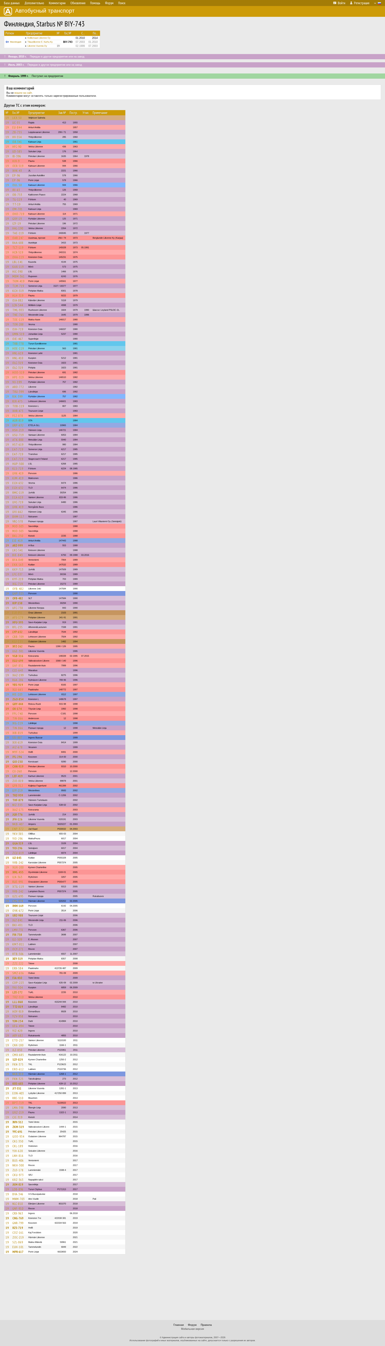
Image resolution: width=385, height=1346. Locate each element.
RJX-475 (17, 401)
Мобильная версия (192, 1328)
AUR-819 (17, 420)
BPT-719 (18, 1103)
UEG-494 (18, 1026)
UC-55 (16, 123)
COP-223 (18, 983)
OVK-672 (18, 911)
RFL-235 (17, 627)
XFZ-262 (17, 646)
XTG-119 (18, 887)
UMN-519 (18, 334)
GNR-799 (17, 1223)
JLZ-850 (17, 1050)
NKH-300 (18, 1165)
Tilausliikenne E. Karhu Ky (40, 42)
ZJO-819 (17, 781)
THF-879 (17, 800)
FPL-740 (17, 714)
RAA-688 (17, 243)
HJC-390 (17, 271)
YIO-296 (17, 838)
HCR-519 (17, 252)
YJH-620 (17, 1151)
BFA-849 (17, 560)
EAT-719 (17, 449)
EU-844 (17, 127)
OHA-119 (18, 257)
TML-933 (18, 310)
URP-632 (18, 425)
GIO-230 (17, 762)
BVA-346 (17, 1194)
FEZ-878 (17, 416)
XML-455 (17, 872)
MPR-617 (17, 1252)
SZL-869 (17, 1242)
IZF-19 (16, 223)
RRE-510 (17, 1098)
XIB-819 (17, 733)
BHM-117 (18, 517)
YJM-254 (17, 1021)
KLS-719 (17, 468)
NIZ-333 (17, 805)
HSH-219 (18, 430)
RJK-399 (17, 396)
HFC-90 (16, 147)
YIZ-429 (17, 1031)
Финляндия (15, 42)
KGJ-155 (17, 641)
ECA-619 (17, 497)
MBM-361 (18, 276)
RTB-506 (18, 954)
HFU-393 (17, 622)
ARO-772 (18, 387)
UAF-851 (17, 665)
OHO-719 (18, 214)
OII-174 (17, 709)
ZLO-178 (17, 1170)
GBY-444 (17, 704)
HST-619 (17, 444)
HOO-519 (18, 372)
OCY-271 (17, 949)
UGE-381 (18, 651)
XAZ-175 (18, 810)
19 (7, 118)
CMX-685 (18, 1055)
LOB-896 (17, 1189)
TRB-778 (18, 344)
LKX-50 (17, 118)
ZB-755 (17, 132)
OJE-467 (17, 339)
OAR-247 (18, 238)
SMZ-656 (18, 973)
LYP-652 (17, 632)
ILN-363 (17, 877)
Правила (206, 1324)
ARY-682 (17, 1035)
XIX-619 (17, 742)
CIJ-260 (17, 771)
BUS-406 (18, 1160)
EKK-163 (17, 565)
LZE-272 (17, 992)
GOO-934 (18, 1136)
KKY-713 (17, 569)
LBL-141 (17, 262)
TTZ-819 (17, 1007)
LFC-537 (17, 574)
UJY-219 (17, 790)
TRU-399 (18, 392)
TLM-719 (18, 286)
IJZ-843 (16, 858)
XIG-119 (17, 723)
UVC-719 (17, 502)
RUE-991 (17, 882)
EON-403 (18, 1093)
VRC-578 (17, 521)
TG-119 (17, 199)
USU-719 (18, 435)
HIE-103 (17, 694)
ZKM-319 (18, 1127)
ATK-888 (18, 440)
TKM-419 (18, 281)
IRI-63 (16, 190)
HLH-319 (17, 296)
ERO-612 (18, 1069)
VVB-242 (17, 862)
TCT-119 (17, 247)
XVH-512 (17, 1122)
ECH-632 (17, 483)
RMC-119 (18, 493)
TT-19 (16, 204)
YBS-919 (17, 685)
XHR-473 (17, 411)
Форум (192, 1324)
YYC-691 (17, 1132)
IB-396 (16, 156)
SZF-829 (17, 1059)
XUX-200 (18, 867)
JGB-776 (17, 814)
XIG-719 (17, 584)
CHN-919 (17, 766)
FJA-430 (17, 978)
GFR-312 (17, 786)
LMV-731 (17, 930)
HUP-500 (18, 464)
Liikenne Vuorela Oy (37, 46)
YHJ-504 (17, 987)
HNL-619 (17, 353)
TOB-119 (18, 406)
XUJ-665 (17, 690)
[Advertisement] (192, 1289)
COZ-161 (18, 1232)
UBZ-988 (17, 915)
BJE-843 (17, 555)
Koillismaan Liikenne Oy (39, 38)
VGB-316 (17, 656)
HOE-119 (18, 348)
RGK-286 (17, 680)
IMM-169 (17, 906)
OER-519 (17, 166)
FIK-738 (17, 935)
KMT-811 (18, 944)
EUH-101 (18, 1247)
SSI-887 (17, 738)
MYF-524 (18, 752)
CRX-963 (17, 1213)
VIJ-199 (17, 382)
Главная (178, 1324)
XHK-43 (17, 171)
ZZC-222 (17, 963)
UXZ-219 (18, 1112)
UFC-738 (17, 608)
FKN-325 (17, 1079)
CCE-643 (17, 670)
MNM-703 (18, 1199)
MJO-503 (18, 526)
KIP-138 (17, 603)
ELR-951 (17, 613)
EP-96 (16, 175)
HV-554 (17, 137)
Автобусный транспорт (45, 11)
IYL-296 (17, 757)
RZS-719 (17, 1228)
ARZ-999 (17, 545)
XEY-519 (17, 959)
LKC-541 (17, 550)
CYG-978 (17, 901)
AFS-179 (17, 617)
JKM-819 (17, 1184)
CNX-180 (17, 1045)
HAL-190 (17, 228)
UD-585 (17, 151)
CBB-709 (18, 637)
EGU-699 (17, 661)
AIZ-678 (17, 747)
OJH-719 (17, 329)
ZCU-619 (18, 853)
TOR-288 (18, 324)
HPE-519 (18, 377)
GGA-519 (17, 843)
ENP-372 (18, 829)
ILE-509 (17, 939)
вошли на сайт (23, 92)
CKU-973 (18, 1175)
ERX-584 (17, 968)
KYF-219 (17, 579)
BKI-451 (17, 925)
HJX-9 (16, 161)
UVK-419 (17, 473)
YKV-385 (17, 834)
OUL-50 (17, 185)
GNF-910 (17, 1208)
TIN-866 (17, 718)
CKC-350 (17, 1141)
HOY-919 (17, 1011)
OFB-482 (18, 589)
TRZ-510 (18, 997)
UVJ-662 (17, 512)
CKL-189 (17, 1146)
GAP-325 (18, 593)
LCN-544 (17, 305)
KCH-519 (18, 291)
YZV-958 (17, 1016)
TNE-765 (18, 315)
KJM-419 (17, 478)
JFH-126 (17, 819)
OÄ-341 (17, 142)
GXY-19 (17, 219)
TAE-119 (18, 233)
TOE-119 (18, 320)
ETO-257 (18, 1040)
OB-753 (17, 195)
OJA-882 (17, 300)
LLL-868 (17, 1002)
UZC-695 (17, 896)
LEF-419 (17, 776)
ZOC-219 (18, 1237)
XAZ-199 (18, 675)
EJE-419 (17, 541)
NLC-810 (17, 1204)
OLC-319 (17, 363)
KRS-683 (17, 1084)
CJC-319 (17, 1117)
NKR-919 (17, 1074)
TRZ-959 (17, 795)
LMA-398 (18, 1108)
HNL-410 (17, 358)
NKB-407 (18, 824)
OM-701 (17, 209)
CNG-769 (17, 1218)
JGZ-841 (17, 920)
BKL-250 (17, 536)
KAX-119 (18, 267)
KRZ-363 (17, 1180)
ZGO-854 (17, 699)
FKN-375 (17, 1064)
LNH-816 (17, 1156)
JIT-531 (16, 1088)
